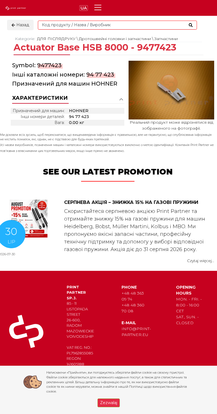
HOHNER (104, 83)
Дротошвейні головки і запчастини (115, 38)
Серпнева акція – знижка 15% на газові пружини (131, 202)
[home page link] (16, 8)
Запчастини (166, 38)
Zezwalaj (108, 402)
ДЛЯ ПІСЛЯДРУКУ (56, 38)
